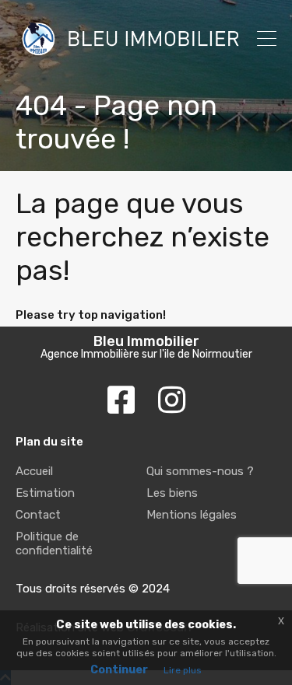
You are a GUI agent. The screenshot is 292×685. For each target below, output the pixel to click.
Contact (38, 515)
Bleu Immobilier (146, 341)
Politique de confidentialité (54, 543)
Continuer (119, 669)
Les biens (172, 493)
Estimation (45, 493)
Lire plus (183, 670)
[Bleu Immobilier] (130, 54)
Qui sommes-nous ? (200, 471)
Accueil (34, 471)
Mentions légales (191, 515)
